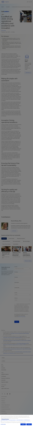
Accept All (23, 424)
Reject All (29, 424)
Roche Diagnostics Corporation (5, 419)
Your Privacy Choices (3, 424)
